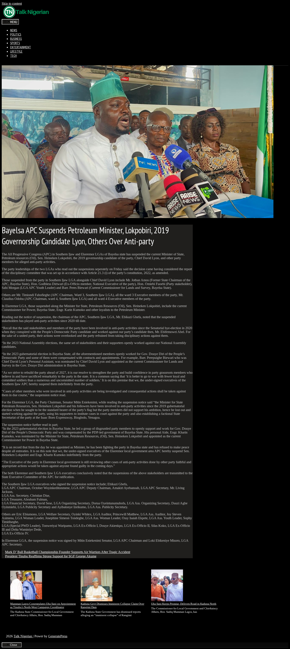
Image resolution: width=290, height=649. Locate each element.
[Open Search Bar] (5, 63)
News (13, 30)
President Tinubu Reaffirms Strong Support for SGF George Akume (50, 556)
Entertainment (20, 47)
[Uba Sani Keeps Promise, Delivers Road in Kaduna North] (167, 585)
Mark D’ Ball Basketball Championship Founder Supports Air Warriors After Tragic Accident (67, 552)
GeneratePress (57, 636)
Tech (13, 55)
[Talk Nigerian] (26, 17)
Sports (15, 43)
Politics (15, 34)
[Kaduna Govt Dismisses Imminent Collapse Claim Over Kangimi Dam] (97, 585)
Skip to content (12, 3)
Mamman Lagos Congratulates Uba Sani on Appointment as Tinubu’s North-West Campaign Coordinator (43, 605)
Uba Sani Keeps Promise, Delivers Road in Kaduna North (183, 603)
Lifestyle (16, 51)
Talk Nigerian (23, 636)
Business (16, 38)
